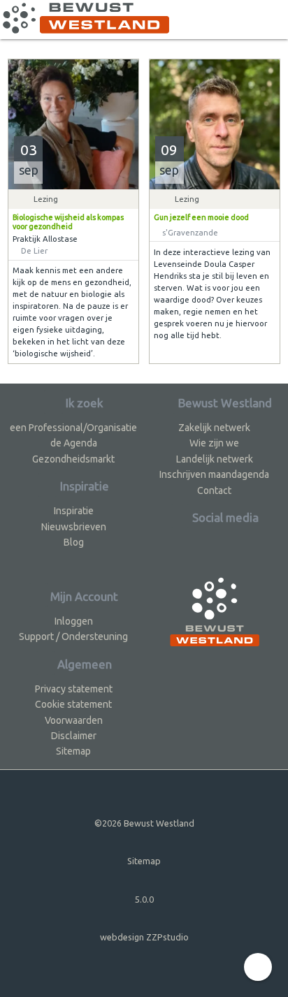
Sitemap (73, 751)
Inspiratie (74, 510)
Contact (214, 490)
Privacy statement (74, 688)
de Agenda (73, 443)
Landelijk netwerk (214, 459)
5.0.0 (144, 899)
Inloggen (74, 621)
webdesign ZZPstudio (144, 937)
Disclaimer (73, 735)
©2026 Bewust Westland (144, 823)
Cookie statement (73, 704)
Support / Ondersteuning (73, 636)
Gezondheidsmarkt (73, 459)
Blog (74, 542)
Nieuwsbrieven (73, 526)
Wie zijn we (214, 443)
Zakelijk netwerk (214, 427)
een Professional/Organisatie (73, 427)
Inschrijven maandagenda (214, 474)
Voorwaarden (74, 720)
